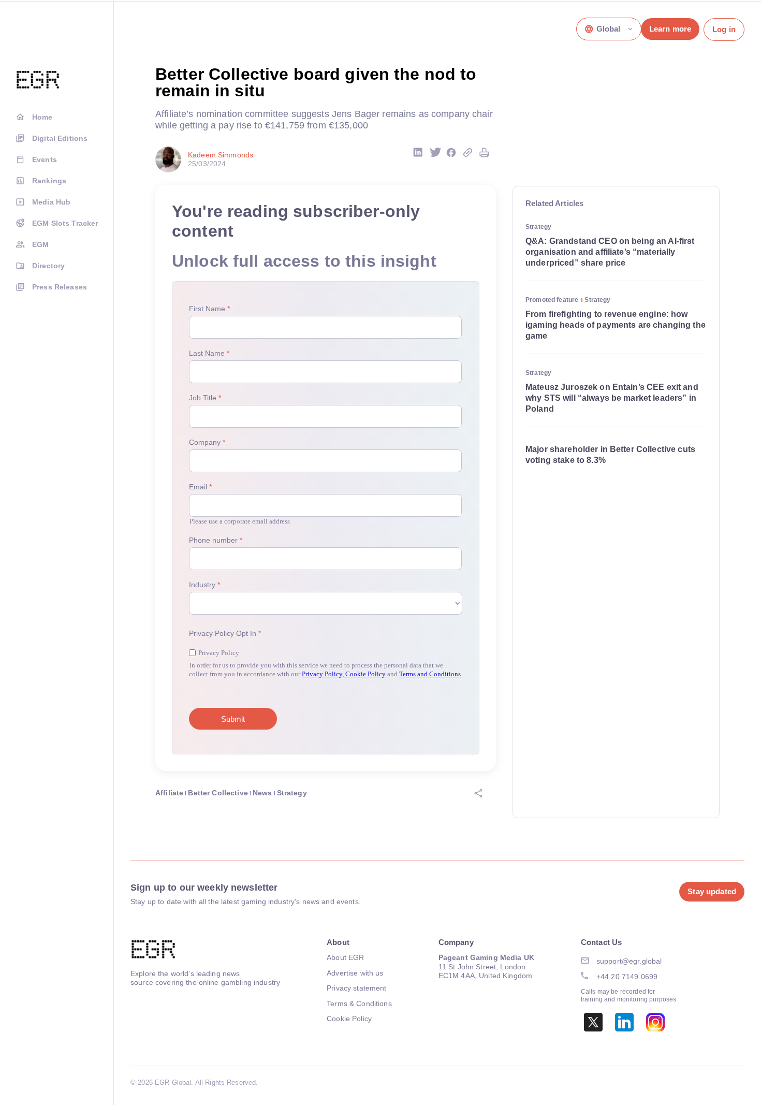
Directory (48, 265)
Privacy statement (356, 988)
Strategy (292, 793)
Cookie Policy (349, 1018)
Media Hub (51, 202)
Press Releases (59, 287)
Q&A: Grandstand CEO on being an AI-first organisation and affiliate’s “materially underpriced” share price (610, 252)
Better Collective (217, 793)
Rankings (49, 181)
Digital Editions (59, 138)
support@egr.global (629, 961)
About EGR (345, 957)
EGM (40, 244)
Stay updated (711, 891)
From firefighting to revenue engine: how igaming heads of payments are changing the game (615, 325)
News (262, 793)
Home (42, 117)
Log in (724, 29)
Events (44, 159)
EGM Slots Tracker (65, 223)
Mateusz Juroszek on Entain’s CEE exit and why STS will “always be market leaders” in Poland (611, 398)
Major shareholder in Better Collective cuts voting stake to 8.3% (610, 454)
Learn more (670, 28)
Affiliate (169, 793)
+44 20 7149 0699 (626, 976)
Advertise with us (355, 973)
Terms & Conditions (359, 1003)
